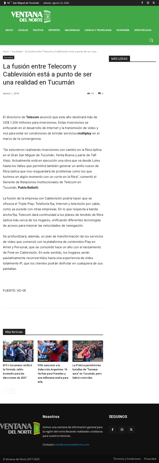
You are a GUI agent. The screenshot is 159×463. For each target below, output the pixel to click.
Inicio (6, 51)
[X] (153, 3)
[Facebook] (142, 3)
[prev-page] (5, 391)
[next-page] (12, 391)
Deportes (43, 360)
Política (8, 360)
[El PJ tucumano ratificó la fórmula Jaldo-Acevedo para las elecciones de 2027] (18, 351)
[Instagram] (148, 3)
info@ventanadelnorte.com (72, 444)
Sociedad (17, 51)
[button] (151, 40)
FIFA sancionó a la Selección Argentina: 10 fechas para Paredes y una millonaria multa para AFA (53, 373)
